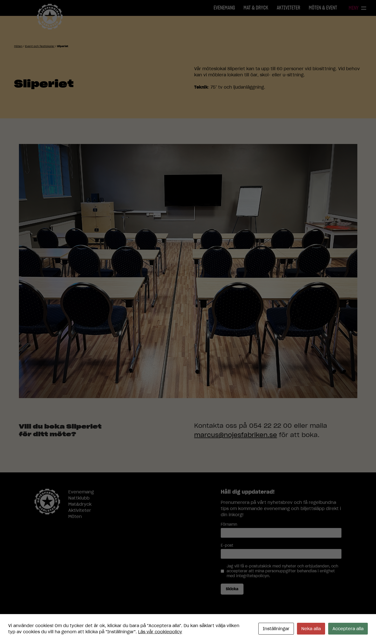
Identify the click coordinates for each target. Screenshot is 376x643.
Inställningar (276, 628)
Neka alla (311, 628)
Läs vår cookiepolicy (160, 631)
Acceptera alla (348, 628)
